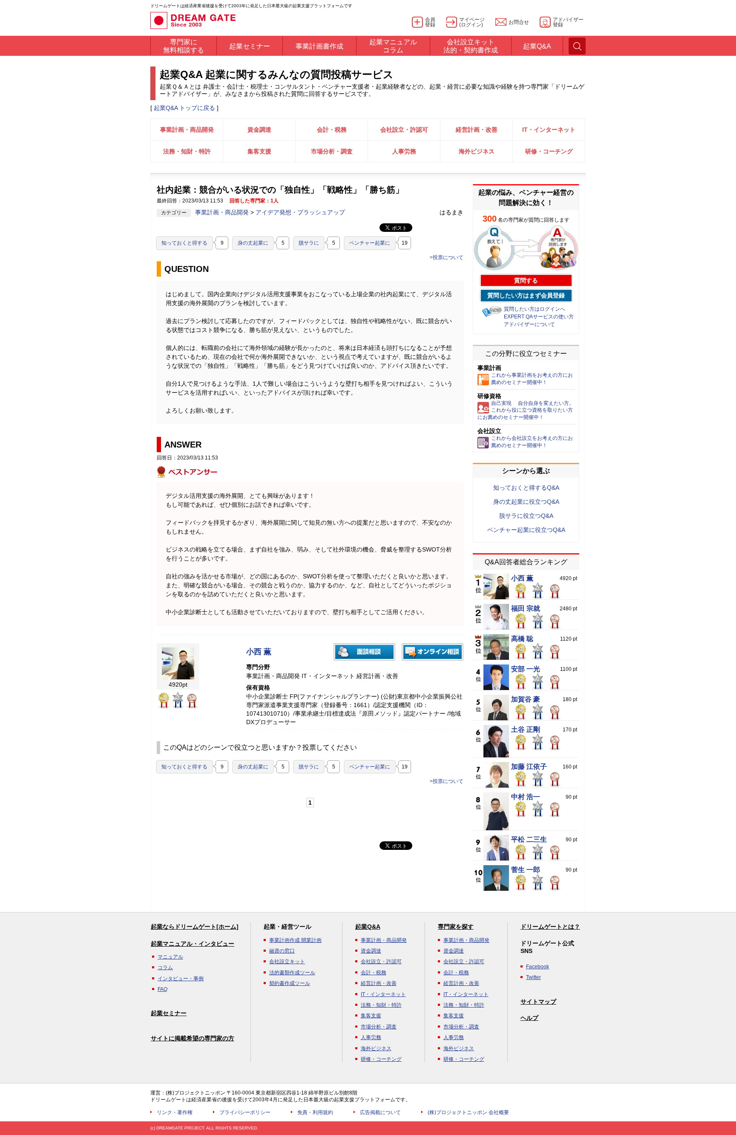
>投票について (446, 257)
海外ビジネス (476, 151)
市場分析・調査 (332, 151)
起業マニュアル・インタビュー (192, 943)
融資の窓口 (282, 951)
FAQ (162, 989)
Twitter (533, 977)
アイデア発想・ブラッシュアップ (300, 212)
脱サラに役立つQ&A (526, 515)
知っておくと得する (184, 243)
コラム (165, 967)
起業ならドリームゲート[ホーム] (195, 926)
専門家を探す (456, 926)
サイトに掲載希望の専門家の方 (192, 1038)
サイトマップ (538, 1001)
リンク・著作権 (175, 1112)
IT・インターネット (548, 129)
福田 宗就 (525, 608)
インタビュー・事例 (181, 979)
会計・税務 (332, 129)
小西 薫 (258, 652)
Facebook (537, 967)
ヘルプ (529, 1017)
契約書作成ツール (289, 983)
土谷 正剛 (525, 729)
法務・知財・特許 (187, 151)
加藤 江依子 (529, 766)
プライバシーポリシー (244, 1112)
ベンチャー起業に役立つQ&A (526, 529)
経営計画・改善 (476, 129)
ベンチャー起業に (369, 243)
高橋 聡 (522, 638)
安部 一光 (525, 669)
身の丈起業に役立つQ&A (526, 501)
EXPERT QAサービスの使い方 (539, 317)
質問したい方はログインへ (534, 309)
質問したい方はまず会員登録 (526, 295)
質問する (526, 280)
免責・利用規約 (315, 1112)
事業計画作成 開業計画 (295, 940)
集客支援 (259, 151)
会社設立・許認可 (404, 129)
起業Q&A (367, 926)
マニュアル (170, 957)
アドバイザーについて (529, 324)
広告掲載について (380, 1112)
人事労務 (404, 151)
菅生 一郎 (525, 869)
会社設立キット (287, 962)
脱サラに (309, 243)
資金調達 (259, 129)
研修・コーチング (549, 151)
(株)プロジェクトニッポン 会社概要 (468, 1112)
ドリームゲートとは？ (550, 926)
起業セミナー (169, 1013)
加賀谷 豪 (525, 699)
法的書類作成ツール (292, 973)
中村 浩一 (525, 797)
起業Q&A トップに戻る (184, 107)
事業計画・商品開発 (187, 129)
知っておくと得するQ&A (526, 487)
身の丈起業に (253, 243)
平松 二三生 (529, 839)
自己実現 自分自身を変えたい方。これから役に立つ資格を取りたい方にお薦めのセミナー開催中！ (525, 410)
